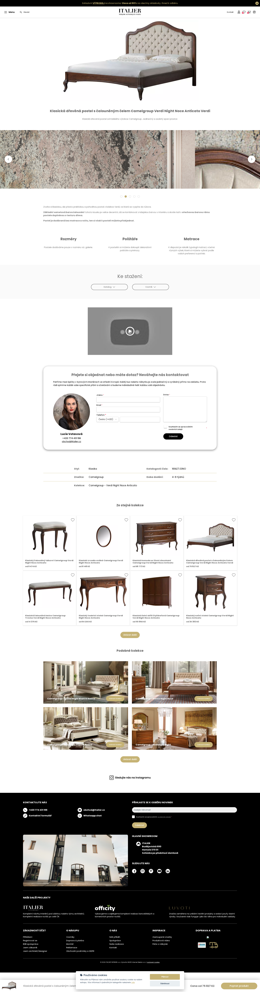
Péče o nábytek (160, 944)
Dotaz (166, 394)
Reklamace (71, 947)
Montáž (70, 944)
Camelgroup (96, 477)
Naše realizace (116, 944)
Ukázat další (130, 634)
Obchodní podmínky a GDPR (80, 951)
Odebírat (139, 825)
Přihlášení (27, 937)
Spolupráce (115, 940)
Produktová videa (161, 940)
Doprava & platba (75, 940)
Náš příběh (114, 937)
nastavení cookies (153, 962)
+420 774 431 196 (71, 438)
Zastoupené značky (162, 937)
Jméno (100, 395)
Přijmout (164, 977)
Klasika (93, 468)
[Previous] (8, 159)
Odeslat (173, 436)
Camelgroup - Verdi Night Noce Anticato (113, 485)
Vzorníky (70, 937)
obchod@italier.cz (71, 441)
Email (99, 405)
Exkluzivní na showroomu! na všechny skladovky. (121, 3)
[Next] (252, 159)
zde (133, 982)
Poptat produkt (239, 986)
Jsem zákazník (30, 947)
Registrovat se (30, 940)
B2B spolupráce (30, 944)
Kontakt (230, 12)
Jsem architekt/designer (35, 951)
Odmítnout (164, 983)
